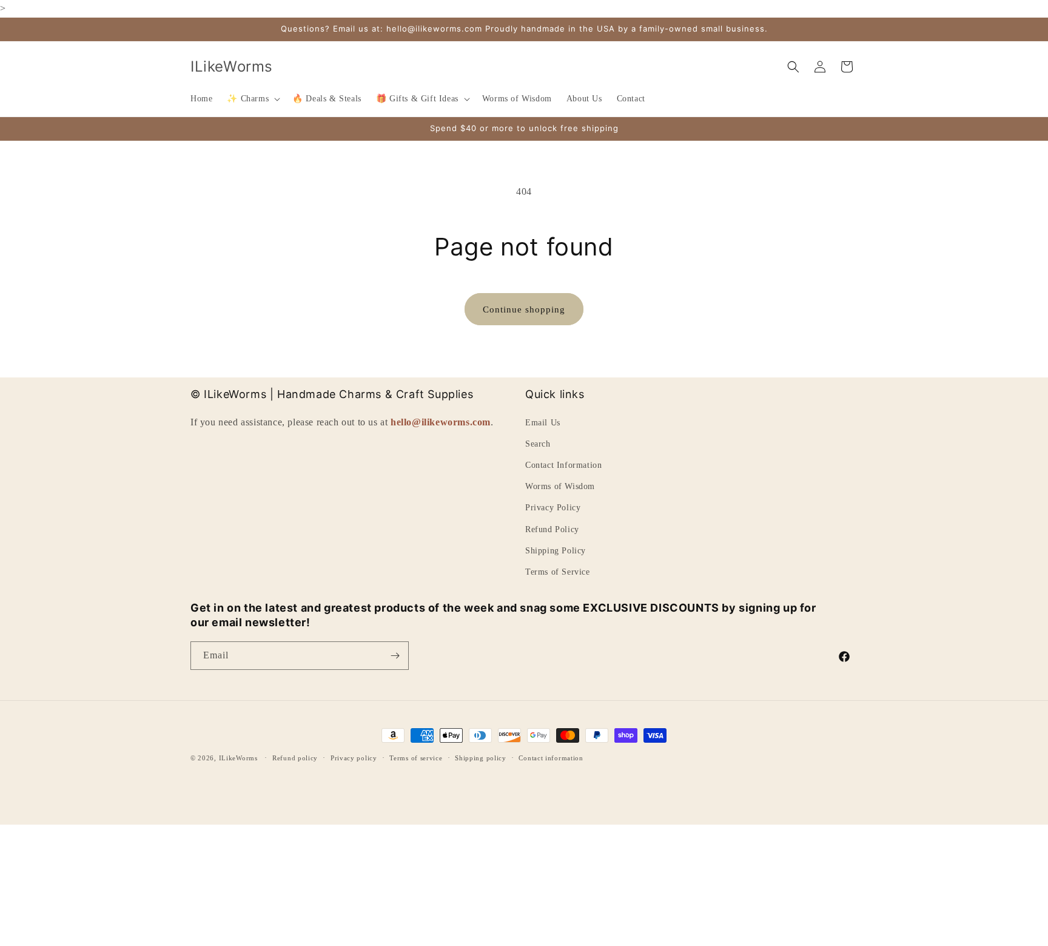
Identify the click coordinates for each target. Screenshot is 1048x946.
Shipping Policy (555, 550)
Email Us (542, 422)
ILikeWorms (238, 758)
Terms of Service (557, 571)
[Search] (793, 66)
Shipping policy (480, 758)
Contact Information (563, 465)
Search (538, 443)
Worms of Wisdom (560, 486)
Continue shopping (524, 309)
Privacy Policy (552, 507)
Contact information (551, 758)
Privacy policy (354, 758)
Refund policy (295, 758)
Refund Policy (552, 529)
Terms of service (415, 758)
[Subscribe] (394, 655)
